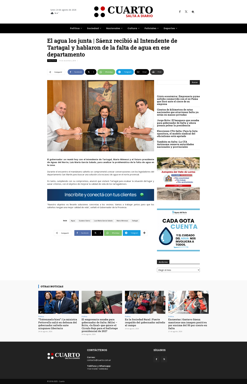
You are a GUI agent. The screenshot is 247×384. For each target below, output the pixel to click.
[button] (193, 11)
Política (52, 61)
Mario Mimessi (122, 221)
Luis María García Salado (103, 221)
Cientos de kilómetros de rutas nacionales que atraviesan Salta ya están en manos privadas (178, 112)
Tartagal (135, 221)
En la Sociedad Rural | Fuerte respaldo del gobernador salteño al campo (145, 322)
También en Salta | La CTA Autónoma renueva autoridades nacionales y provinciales (175, 144)
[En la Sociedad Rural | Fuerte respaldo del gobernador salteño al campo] (145, 302)
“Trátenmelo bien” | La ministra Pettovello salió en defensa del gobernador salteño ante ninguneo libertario (57, 324)
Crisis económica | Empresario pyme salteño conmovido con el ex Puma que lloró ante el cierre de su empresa (178, 100)
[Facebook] (179, 11)
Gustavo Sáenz (84, 221)
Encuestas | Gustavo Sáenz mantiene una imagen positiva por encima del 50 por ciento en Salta (187, 324)
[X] (186, 11)
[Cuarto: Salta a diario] (123, 12)
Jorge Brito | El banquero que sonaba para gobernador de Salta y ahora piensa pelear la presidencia (178, 123)
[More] (144, 233)
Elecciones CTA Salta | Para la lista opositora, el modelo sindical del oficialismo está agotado (177, 133)
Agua (73, 221)
